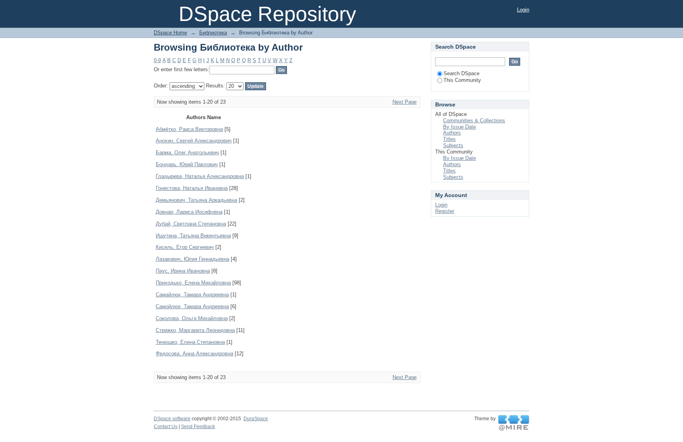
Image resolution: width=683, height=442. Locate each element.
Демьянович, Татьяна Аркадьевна (196, 200)
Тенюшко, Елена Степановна (190, 342)
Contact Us (165, 426)
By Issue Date (459, 127)
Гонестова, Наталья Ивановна (192, 188)
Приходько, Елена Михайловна (193, 283)
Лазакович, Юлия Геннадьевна (192, 259)
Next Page (404, 102)
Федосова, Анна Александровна (194, 354)
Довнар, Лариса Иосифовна (189, 212)
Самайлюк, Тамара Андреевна (192, 295)
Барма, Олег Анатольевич (187, 153)
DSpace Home (170, 33)
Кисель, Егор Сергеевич (185, 247)
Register (444, 211)
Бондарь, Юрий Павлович (187, 164)
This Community (462, 80)
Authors (452, 133)
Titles (449, 139)
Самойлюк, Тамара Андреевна (192, 306)
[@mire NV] (513, 423)
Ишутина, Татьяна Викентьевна (193, 236)
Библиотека (213, 33)
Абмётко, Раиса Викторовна (189, 129)
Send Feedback (198, 426)
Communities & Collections (474, 120)
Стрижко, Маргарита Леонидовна (195, 330)
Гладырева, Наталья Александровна (200, 176)
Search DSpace (461, 73)
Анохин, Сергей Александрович (194, 141)
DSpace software (172, 418)
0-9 (157, 60)
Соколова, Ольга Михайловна (192, 318)
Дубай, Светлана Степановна (191, 224)
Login (523, 10)
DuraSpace (255, 418)
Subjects (453, 145)
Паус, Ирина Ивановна (183, 271)
